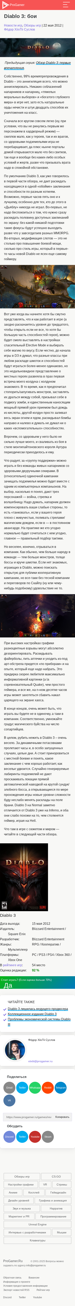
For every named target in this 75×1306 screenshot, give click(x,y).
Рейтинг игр (43, 1290)
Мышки (61, 1232)
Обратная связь (12, 1277)
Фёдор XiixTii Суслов (19, 29)
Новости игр (13, 25)
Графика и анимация (53, 1200)
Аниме (13, 1192)
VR (45, 1184)
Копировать (61, 1115)
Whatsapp (35, 1087)
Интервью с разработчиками (27, 1232)
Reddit (47, 1087)
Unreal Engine (38, 1224)
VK (9, 1100)
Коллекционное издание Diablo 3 (32, 1014)
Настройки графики (21, 1184)
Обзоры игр (32, 25)
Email (9, 1087)
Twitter (22, 1087)
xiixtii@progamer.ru (40, 1061)
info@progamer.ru (36, 1265)
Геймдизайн (58, 1192)
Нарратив (56, 1208)
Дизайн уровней (18, 1200)
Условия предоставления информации (25, 1285)
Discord (9, 1136)
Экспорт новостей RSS (16, 1290)
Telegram (61, 1087)
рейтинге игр (12, 965)
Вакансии (34, 1277)
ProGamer (17, 5)
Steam (47, 1136)
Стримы (62, 1184)
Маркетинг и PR (19, 1216)
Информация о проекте (16, 1281)
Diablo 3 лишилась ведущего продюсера (38, 1009)
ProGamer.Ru (13, 1261)
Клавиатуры (37, 1240)
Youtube (35, 1136)
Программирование (53, 1216)
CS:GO (56, 1176)
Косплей (33, 1192)
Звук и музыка (22, 1208)
